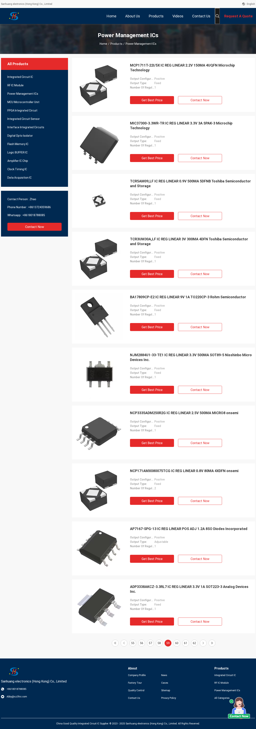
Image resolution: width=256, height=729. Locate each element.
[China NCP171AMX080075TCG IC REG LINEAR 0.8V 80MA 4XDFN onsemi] (99, 490)
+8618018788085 (33, 215)
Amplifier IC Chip (17, 160)
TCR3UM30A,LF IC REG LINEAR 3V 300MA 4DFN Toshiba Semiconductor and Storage (189, 241)
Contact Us (134, 698)
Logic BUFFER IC (17, 152)
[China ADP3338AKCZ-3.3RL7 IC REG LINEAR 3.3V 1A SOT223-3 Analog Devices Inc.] (99, 606)
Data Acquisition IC (19, 177)
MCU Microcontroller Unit (23, 102)
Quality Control (136, 690)
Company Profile (137, 675)
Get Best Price (152, 100)
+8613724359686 (39, 207)
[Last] (212, 643)
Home (103, 43)
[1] (115, 643)
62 (194, 643)
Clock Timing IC (17, 169)
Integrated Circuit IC (20, 77)
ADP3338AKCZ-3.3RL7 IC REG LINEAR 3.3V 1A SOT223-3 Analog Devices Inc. (189, 589)
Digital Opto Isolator (20, 135)
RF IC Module (15, 85)
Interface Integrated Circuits (25, 127)
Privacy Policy (168, 698)
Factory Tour (135, 682)
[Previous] (124, 643)
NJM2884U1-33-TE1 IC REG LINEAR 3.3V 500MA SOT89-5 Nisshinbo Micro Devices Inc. (191, 357)
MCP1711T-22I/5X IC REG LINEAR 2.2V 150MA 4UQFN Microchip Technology (182, 67)
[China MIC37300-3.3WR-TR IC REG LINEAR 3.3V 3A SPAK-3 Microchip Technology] (99, 142)
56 (141, 643)
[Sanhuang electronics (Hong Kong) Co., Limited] (14, 16)
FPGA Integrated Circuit (22, 110)
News (164, 675)
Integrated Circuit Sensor (23, 118)
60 (176, 643)
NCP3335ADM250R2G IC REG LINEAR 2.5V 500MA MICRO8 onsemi (184, 413)
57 (150, 643)
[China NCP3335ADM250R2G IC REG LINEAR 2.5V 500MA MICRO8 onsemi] (99, 432)
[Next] (203, 643)
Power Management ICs (22, 93)
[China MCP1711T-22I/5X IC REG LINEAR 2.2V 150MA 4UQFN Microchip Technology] (99, 85)
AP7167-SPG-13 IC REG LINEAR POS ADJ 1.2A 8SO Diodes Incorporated (188, 529)
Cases (164, 682)
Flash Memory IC (17, 144)
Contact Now (34, 227)
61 (185, 643)
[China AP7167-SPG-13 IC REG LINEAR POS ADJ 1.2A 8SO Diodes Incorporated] (99, 548)
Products (116, 43)
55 (132, 643)
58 (159, 643)
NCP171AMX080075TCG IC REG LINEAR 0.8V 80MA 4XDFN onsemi (184, 471)
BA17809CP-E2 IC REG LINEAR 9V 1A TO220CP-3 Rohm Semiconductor (188, 297)
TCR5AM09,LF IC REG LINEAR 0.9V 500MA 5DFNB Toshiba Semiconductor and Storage (190, 183)
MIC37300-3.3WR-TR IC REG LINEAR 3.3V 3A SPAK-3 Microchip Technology (181, 125)
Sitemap (165, 690)
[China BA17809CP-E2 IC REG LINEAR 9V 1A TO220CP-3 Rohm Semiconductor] (99, 316)
